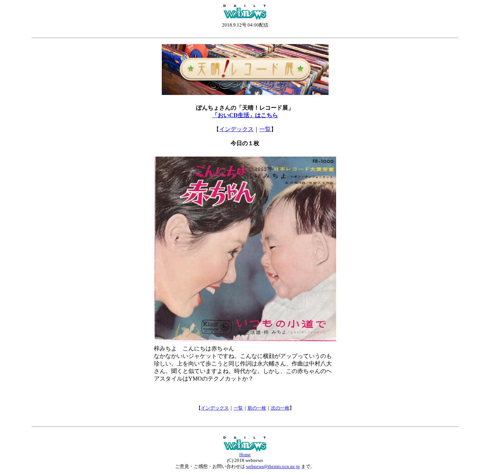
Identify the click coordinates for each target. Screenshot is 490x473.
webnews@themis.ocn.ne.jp (273, 466)
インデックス (236, 129)
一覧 (265, 129)
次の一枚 (280, 408)
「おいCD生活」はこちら (245, 115)
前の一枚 (257, 408)
